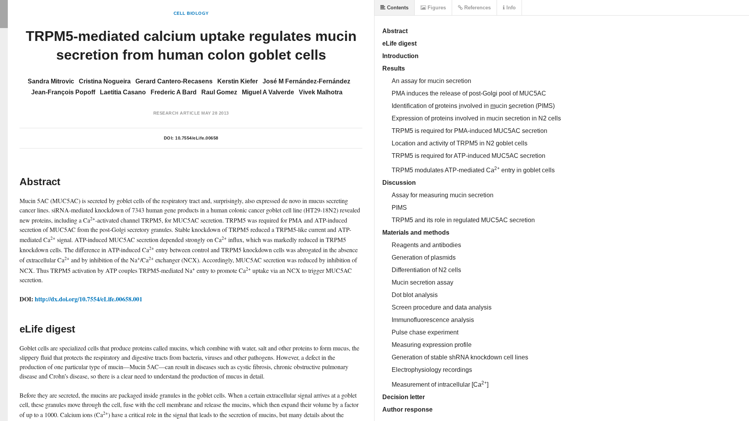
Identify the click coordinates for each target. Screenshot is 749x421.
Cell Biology (191, 13)
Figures (436, 8)
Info (510, 8)
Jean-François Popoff (63, 92)
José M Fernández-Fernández (306, 81)
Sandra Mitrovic (51, 81)
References (477, 8)
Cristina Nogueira (105, 81)
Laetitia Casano (123, 92)
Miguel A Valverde (268, 92)
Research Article (176, 113)
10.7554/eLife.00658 (196, 138)
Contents (396, 8)
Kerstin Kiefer (237, 81)
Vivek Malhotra (321, 92)
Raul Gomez (219, 92)
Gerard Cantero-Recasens (174, 81)
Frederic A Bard (174, 92)
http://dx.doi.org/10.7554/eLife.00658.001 (88, 298)
